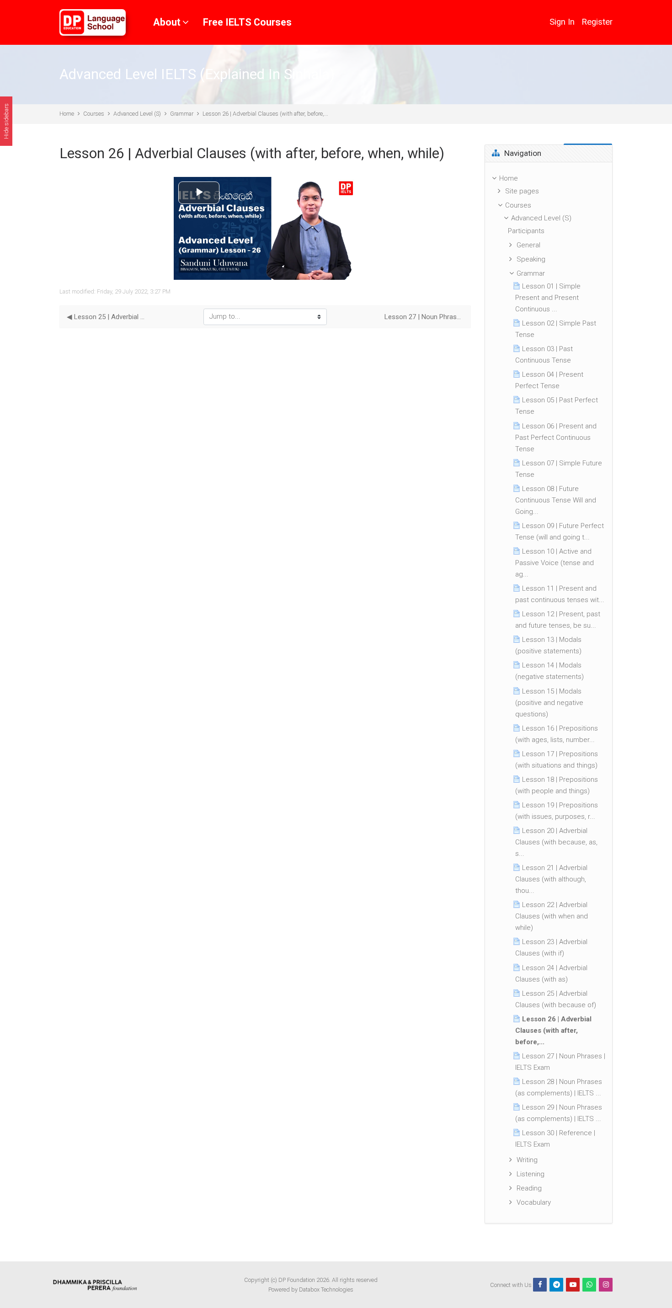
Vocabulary (534, 1202)
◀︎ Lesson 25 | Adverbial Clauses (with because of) (106, 317)
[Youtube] (573, 1285)
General (528, 245)
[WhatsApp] (589, 1285)
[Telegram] (556, 1285)
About (167, 22)
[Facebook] (540, 1285)
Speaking (531, 259)
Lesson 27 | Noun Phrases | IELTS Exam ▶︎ (424, 317)
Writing (527, 1160)
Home (66, 113)
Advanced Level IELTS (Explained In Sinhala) (197, 74)
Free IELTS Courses (247, 22)
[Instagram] (606, 1285)
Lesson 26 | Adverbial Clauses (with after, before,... (265, 113)
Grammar (181, 113)
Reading (529, 1188)
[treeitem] (548, 692)
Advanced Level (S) (137, 113)
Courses (93, 113)
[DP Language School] (92, 22)
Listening (530, 1174)
